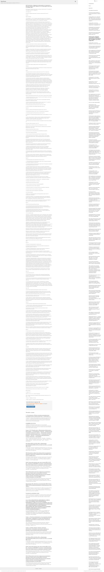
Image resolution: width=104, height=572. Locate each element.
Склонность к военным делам (32, 493)
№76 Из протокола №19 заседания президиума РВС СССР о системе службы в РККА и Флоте (95, 353)
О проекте (36, 568)
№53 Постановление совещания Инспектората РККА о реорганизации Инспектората (94, 253)
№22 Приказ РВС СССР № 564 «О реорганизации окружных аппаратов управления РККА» (94, 91)
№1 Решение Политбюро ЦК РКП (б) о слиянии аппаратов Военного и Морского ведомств (94, 13)
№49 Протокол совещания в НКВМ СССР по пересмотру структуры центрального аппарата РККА (95, 234)
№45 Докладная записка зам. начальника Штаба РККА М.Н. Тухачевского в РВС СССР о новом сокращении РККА (94, 215)
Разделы (40, 568)
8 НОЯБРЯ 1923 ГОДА (31, 423)
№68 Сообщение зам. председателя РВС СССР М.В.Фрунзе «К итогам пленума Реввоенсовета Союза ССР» (94, 313)
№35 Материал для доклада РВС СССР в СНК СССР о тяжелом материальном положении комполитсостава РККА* (94, 163)
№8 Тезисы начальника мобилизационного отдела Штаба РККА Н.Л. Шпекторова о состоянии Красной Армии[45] (95, 47)
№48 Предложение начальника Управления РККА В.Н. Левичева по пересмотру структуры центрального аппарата (95, 230)
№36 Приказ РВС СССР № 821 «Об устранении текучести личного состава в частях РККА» (94, 167)
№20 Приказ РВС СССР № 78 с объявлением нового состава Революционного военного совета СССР (94, 82)
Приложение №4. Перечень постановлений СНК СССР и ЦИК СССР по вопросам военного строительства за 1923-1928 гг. (39, 485)
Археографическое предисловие (93, 10)
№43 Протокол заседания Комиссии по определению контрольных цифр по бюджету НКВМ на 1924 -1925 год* (94, 205)
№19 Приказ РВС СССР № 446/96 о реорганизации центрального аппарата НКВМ (94, 78)
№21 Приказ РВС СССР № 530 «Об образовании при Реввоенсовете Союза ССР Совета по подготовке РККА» (94, 86)
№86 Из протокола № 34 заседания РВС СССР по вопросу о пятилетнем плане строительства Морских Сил (94, 407)
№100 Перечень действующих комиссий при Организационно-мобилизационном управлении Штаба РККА (94, 487)
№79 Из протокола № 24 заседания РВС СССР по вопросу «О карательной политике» (94, 370)
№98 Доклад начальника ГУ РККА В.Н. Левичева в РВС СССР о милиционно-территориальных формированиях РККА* (95, 476)
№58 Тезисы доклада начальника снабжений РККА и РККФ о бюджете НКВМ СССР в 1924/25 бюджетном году (94, 282)
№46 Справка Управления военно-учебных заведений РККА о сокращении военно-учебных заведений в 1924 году (95, 219)
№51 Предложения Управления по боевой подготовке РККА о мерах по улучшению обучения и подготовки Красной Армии (95, 243)
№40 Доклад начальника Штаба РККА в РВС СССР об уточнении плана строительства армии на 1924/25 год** (94, 188)
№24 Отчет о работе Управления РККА (94, 102)
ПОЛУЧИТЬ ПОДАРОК (30, 406)
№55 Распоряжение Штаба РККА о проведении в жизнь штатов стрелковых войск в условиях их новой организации (94, 262)
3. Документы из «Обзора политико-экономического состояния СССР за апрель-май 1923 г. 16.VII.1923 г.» (38, 415)
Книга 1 (90, 5)
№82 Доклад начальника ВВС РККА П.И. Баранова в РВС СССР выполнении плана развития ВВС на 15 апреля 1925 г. (95, 387)
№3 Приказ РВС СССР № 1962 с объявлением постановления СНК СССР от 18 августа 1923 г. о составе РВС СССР (95, 24)
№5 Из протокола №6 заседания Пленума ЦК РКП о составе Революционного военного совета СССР (94, 33)
